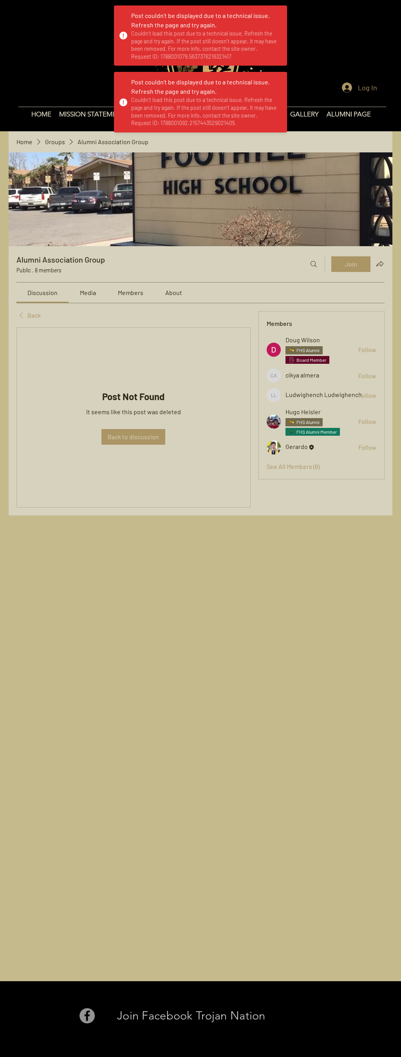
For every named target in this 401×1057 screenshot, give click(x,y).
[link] (42, 292)
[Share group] (380, 263)
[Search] (313, 264)
